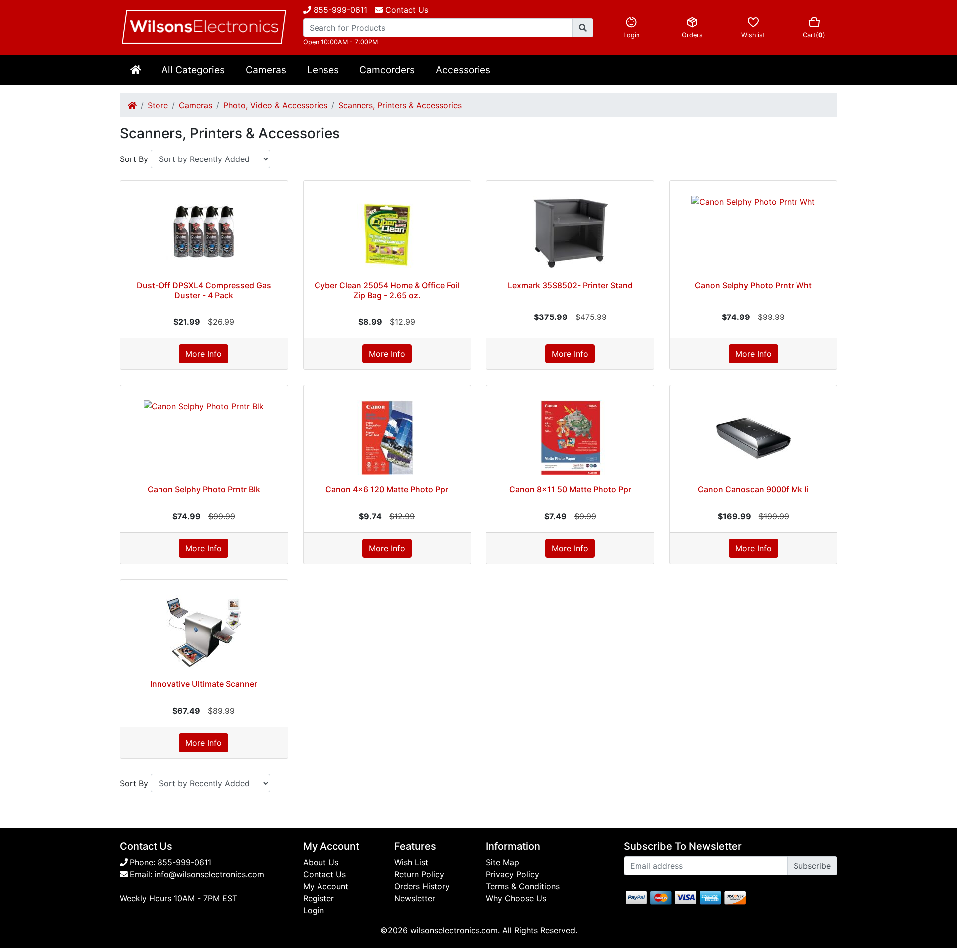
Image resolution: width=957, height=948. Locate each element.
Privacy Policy (512, 874)
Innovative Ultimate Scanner (203, 684)
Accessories (463, 70)
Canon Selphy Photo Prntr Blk (204, 489)
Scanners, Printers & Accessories (400, 105)
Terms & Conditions (523, 886)
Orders (692, 35)
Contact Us (324, 874)
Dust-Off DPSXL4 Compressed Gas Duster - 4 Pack (204, 290)
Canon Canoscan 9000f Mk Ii (753, 489)
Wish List (411, 862)
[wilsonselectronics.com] (204, 27)
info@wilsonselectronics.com (209, 874)
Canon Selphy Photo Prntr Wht (753, 285)
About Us (320, 862)
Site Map (502, 862)
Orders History (422, 886)
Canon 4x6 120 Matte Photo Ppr (386, 489)
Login (631, 35)
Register (318, 898)
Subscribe (812, 866)
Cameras (266, 70)
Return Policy (419, 874)
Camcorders (387, 70)
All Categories (193, 70)
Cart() (814, 35)
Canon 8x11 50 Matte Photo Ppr (570, 489)
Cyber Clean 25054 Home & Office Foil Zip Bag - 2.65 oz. (387, 290)
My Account (325, 886)
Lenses (323, 70)
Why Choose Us (516, 898)
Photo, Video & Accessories (275, 105)
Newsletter (414, 898)
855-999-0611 (339, 10)
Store (158, 105)
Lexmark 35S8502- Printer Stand (570, 285)
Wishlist (753, 35)
